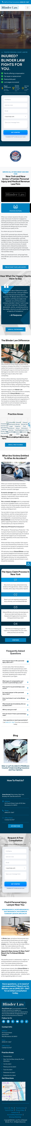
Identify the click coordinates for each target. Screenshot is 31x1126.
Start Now (15, 640)
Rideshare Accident (9, 1072)
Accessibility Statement (14, 1114)
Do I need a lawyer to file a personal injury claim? (13, 693)
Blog (12, 1108)
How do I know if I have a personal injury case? (14, 714)
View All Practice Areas (15, 444)
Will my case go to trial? (9, 709)
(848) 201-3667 (10, 722)
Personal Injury (7, 1056)
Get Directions (15, 826)
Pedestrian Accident (9, 1075)
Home (6, 1108)
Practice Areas (20, 1108)
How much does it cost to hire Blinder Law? (13, 699)
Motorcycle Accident (9, 1067)
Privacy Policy (20, 1110)
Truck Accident (7, 1069)
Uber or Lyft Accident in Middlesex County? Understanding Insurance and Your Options (15, 768)
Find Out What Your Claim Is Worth (15, 267)
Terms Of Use (9, 1110)
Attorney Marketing (15, 1117)
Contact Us (14, 1112)
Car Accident (7, 1064)
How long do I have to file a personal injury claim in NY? (13, 661)
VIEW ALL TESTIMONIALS (15, 329)
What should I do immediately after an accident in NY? (14, 704)
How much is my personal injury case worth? (13, 687)
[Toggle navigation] (27, 7)
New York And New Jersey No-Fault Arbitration (13, 1060)
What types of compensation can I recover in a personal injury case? (12, 681)
